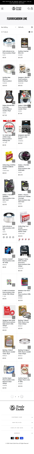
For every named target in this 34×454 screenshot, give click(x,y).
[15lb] (29, 239)
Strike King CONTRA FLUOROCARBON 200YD (9, 166)
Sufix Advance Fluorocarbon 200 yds (8, 228)
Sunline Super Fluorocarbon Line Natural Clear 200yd (9, 380)
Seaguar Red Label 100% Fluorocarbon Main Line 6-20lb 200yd (9, 323)
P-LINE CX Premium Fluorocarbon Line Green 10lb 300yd (9, 292)
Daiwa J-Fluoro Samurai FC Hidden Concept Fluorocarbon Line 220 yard (24, 198)
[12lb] (10, 237)
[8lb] (4, 237)
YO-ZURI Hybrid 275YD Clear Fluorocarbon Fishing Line (8, 137)
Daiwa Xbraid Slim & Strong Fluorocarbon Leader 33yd (8, 108)
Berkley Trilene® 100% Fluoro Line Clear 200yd (23, 322)
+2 (19, 240)
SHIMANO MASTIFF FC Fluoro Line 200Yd (24, 137)
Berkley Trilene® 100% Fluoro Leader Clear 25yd (9, 352)
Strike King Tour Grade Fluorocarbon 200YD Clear (23, 228)
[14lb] (13, 237)
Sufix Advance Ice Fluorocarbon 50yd (9, 52)
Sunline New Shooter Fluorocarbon (7, 79)
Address (17, 433)
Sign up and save (17, 427)
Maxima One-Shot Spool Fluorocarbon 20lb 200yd (24, 293)
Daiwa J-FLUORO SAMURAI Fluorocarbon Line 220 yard (9, 197)
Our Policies (17, 422)
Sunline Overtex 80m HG (23, 52)
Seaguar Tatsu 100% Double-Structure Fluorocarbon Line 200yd (24, 262)
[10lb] (7, 237)
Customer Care (17, 417)
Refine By (20, 27)
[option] (17, 2)
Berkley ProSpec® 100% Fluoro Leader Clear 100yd (24, 352)
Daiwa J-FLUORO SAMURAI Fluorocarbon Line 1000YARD (24, 167)
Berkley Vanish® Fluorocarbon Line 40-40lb (9, 260)
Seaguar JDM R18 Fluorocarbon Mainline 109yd (23, 79)
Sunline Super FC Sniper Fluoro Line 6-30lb (24, 380)
